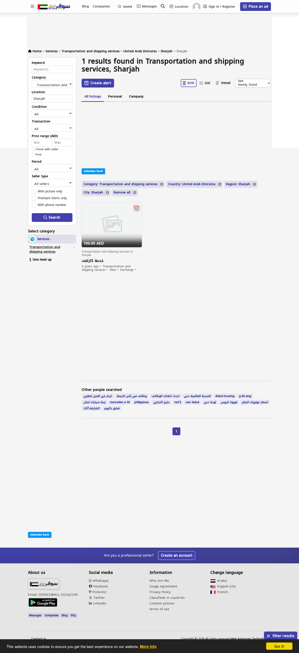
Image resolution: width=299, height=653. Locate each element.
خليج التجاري (161, 402)
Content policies (162, 603)
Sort (240, 81)
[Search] (163, 6)
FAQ (73, 615)
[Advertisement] (55, 332)
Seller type (40, 176)
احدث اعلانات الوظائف (165, 396)
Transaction (41, 121)
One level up (42, 260)
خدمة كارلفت (93, 260)
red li (177, 402)
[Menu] (32, 6)
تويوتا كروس (229, 402)
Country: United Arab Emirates (191, 184)
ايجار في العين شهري (97, 396)
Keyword (38, 63)
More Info (148, 646)
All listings (92, 96)
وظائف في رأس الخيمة (132, 396)
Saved (127, 7)
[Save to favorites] (136, 208)
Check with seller (47, 149)
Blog (85, 6)
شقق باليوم (112, 408)
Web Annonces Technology (249, 639)
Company (136, 96)
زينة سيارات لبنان (94, 402)
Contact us (38, 639)
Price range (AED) (45, 136)
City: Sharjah (93, 192)
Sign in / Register (221, 7)
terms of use (159, 609)
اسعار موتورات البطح (255, 402)
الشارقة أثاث (91, 408)
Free (39, 154)
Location (181, 7)
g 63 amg (245, 396)
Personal (115, 96)
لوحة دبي (210, 402)
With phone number (52, 205)
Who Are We (159, 581)
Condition (39, 107)
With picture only (50, 191)
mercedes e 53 (120, 402)
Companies (101, 6)
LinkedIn (99, 603)
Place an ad (257, 6)
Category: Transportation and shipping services (120, 184)
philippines (141, 402)
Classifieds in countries (167, 598)
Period (36, 162)
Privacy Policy (160, 592)
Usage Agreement (163, 586)
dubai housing (224, 396)
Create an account (176, 555)
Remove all (122, 192)
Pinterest (98, 592)
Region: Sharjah (238, 184)
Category (39, 77)
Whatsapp (100, 581)
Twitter (98, 598)
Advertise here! (39, 534)
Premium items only (52, 198)
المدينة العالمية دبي (197, 396)
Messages (149, 6)
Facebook (100, 586)
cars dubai (192, 402)
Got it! (279, 646)
